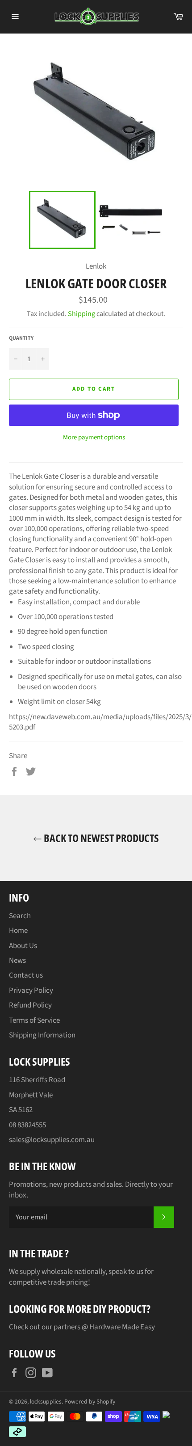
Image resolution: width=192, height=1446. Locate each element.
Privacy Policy (31, 990)
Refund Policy (30, 1005)
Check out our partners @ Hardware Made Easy (82, 1327)
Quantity (21, 338)
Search (20, 916)
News (17, 960)
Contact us (26, 975)
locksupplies (46, 1401)
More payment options (94, 437)
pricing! (78, 1282)
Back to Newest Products (100, 838)
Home (18, 930)
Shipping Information (42, 1035)
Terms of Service (34, 1020)
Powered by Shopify (89, 1401)
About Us (23, 945)
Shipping (81, 314)
